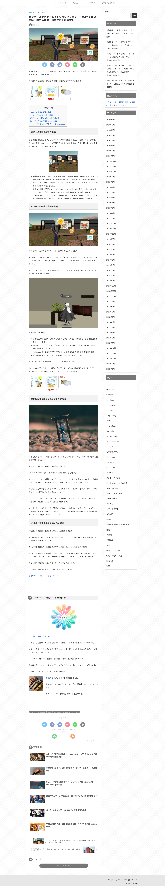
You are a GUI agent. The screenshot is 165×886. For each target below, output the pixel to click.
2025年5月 (110, 197)
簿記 (108, 529)
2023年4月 (110, 327)
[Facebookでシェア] (52, 64)
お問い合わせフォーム (130, 880)
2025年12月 (111, 161)
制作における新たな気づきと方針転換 (44, 118)
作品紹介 (109, 514)
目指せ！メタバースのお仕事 (72, 712)
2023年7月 (110, 311)
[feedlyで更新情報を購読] (54, 736)
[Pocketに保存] (67, 64)
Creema (109, 394)
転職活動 (109, 561)
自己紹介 (109, 535)
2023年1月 (110, 343)
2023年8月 (110, 306)
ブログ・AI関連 (112, 488)
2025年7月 (110, 187)
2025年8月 (110, 182)
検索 (107, 11)
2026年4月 (110, 140)
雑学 (108, 566)
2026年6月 (110, 130)
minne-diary (42, 712)
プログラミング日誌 (114, 493)
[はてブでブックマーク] (59, 64)
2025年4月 (110, 202)
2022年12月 (111, 348)
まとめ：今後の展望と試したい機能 (44, 121)
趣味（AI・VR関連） (114, 550)
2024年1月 (110, 280)
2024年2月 (110, 275)
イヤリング (110, 467)
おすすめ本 (110, 457)
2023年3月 (110, 332)
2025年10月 (111, 171)
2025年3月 (110, 208)
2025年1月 (110, 218)
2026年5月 (110, 135)
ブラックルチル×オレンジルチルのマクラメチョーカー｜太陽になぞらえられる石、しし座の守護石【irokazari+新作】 (120, 70)
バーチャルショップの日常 (116, 483)
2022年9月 (110, 363)
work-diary (110, 431)
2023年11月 (111, 291)
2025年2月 (110, 213)
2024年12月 (111, 223)
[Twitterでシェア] (44, 64)
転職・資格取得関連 (114, 555)
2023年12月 (111, 286)
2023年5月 (110, 322)
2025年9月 (110, 176)
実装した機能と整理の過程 (40, 112)
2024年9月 (110, 239)
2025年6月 (110, 192)
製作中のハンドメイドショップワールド (44, 575)
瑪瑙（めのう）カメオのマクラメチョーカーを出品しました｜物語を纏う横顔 (120, 83)
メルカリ (109, 503)
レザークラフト (112, 509)
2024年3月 (110, 270)
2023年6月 (110, 317)
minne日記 (110, 410)
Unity (50, 712)
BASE (48, 678)
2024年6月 (110, 254)
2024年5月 (110, 260)
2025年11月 (111, 166)
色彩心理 (109, 540)
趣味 (108, 545)
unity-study (58, 712)
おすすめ (109, 446)
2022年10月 (111, 358)
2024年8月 (110, 244)
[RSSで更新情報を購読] (72, 736)
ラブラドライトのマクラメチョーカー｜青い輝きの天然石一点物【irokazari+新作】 (120, 56)
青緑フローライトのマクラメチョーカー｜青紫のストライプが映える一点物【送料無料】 (120, 45)
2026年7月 (110, 124)
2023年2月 (110, 337)
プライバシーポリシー (115, 880)
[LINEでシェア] (75, 64)
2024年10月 (111, 234)
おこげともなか (112, 441)
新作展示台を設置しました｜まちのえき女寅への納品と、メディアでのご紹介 (121, 33)
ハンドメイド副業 (113, 478)
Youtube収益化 (112, 436)
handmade (110, 400)
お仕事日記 (110, 462)
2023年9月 (110, 301)
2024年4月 (110, 265)
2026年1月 (110, 156)
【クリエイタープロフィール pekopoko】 (49, 124)
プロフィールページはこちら (40, 636)
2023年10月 (111, 296)
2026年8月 (110, 119)
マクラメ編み (111, 498)
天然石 (109, 519)
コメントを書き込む (63, 866)
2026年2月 (110, 150)
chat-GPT (33, 712)
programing (111, 415)
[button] (82, 64)
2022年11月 (111, 353)
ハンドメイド (111, 472)
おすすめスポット (113, 452)
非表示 (50, 107)
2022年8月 (110, 369)
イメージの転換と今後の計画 (41, 115)
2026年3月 (110, 145)
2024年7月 (110, 249)
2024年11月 (111, 228)
